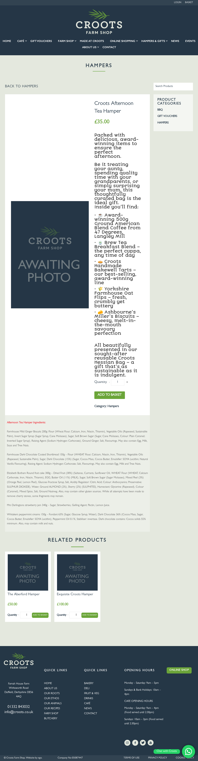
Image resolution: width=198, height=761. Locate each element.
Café (20, 41)
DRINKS (88, 698)
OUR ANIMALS (52, 703)
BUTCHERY (50, 718)
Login (177, 3)
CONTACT (90, 713)
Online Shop (179, 670)
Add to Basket (110, 395)
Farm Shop (66, 41)
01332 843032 (19, 707)
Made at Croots (92, 41)
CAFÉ (87, 703)
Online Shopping (122, 41)
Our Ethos (51, 698)
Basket (189, 3)
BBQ (160, 110)
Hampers (30, 86)
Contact (109, 47)
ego (40, 758)
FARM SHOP (51, 713)
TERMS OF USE (131, 758)
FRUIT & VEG (91, 693)
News (175, 41)
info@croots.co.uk (18, 712)
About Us (89, 47)
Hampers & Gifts (153, 41)
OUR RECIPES (52, 708)
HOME (48, 683)
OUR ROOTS (52, 693)
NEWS (88, 708)
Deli (86, 688)
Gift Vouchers (41, 41)
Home (7, 41)
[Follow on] (127, 743)
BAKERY (88, 683)
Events (190, 41)
